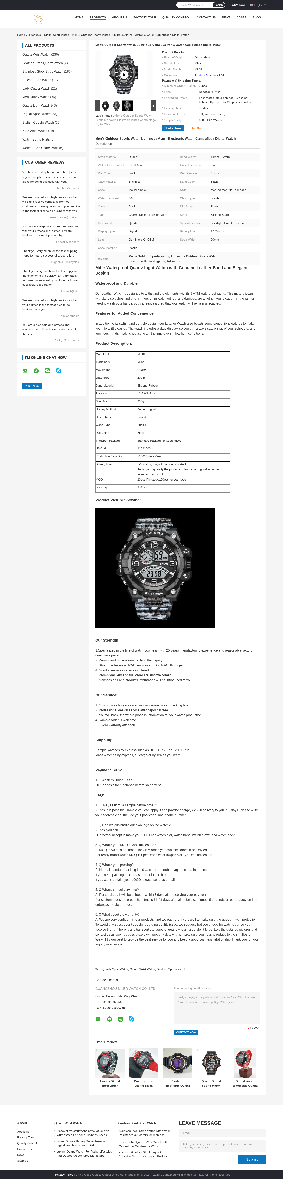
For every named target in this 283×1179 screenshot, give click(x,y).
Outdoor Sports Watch (171, 969)
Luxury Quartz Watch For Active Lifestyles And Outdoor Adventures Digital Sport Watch (84, 1154)
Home (79, 17)
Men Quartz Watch (35, 97)
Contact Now (173, 128)
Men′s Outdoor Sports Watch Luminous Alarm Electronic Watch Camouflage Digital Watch (125, 120)
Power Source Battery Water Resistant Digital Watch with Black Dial (82, 1143)
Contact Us (206, 17)
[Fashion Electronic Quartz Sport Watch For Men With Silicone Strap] (177, 1063)
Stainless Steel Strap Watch (42, 71)
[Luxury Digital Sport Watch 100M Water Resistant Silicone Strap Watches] (110, 1063)
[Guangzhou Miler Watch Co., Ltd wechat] (50, 371)
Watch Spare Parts (36, 139)
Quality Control (176, 17)
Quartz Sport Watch (115, 969)
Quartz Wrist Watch (36, 54)
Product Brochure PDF (209, 75)
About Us (119, 17)
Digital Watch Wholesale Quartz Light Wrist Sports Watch (245, 1083)
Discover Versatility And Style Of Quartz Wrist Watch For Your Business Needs (83, 1133)
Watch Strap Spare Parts (40, 148)
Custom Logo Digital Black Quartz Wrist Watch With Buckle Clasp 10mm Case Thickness (143, 1083)
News (226, 17)
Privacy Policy (64, 1174)
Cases (241, 17)
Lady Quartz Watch (36, 88)
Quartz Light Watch (36, 105)
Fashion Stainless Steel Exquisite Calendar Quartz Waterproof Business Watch (144, 1155)
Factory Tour (144, 17)
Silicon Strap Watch (36, 80)
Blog (257, 17)
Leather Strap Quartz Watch (42, 63)
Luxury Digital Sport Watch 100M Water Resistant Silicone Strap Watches (110, 1083)
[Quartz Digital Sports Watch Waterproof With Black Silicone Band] (211, 1063)
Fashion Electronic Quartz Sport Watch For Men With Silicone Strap (177, 1083)
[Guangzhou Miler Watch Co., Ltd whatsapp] (39, 371)
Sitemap (22, 1160)
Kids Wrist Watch (34, 131)
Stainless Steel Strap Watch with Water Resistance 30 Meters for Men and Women (144, 1133)
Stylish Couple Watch (38, 122)
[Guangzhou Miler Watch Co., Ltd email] (27, 371)
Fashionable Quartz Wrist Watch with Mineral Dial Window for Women (143, 1144)
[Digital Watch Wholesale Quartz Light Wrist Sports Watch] (245, 1063)
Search (219, 5)
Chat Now (238, 4)
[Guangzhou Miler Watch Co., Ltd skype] (61, 371)
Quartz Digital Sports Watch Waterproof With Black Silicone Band (211, 1083)
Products (98, 17)
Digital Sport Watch (56, 34)
